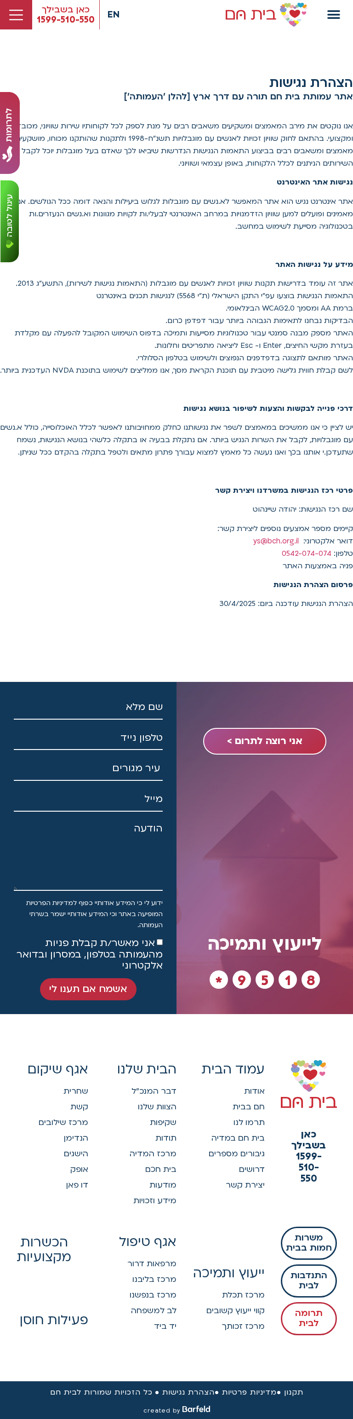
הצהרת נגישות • (185, 1392)
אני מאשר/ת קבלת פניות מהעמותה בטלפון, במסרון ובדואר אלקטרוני (90, 954)
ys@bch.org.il (276, 541)
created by (161, 1410)
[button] (333, 15)
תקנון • (290, 1392)
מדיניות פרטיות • (246, 1392)
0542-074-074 (306, 553)
